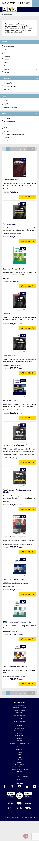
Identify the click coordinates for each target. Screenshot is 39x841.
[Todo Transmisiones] (19, 343)
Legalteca (19, 740)
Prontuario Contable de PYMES (15, 269)
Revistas (7, 89)
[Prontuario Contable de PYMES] (19, 256)
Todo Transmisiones (10, 356)
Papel (6, 100)
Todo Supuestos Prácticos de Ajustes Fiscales (17, 491)
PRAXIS (19, 772)
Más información (27, 196)
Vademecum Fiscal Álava (12, 179)
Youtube (19, 786)
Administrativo (9, 46)
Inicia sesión (4, 9)
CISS (5, 128)
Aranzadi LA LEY (9, 121)
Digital (6, 104)
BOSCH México (19, 764)
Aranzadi (7, 118)
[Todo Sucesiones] (19, 211)
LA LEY (6, 137)
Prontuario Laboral (10, 400)
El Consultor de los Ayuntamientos (15, 134)
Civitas (6, 131)
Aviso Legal (19, 712)
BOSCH (6, 124)
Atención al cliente (19, 722)
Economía (7, 53)
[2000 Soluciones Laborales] (19, 567)
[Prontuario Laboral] (19, 388)
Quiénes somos (19, 705)
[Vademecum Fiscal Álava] (19, 167)
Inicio (3, 14)
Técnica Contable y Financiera (14, 537)
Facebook (4, 786)
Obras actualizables (10, 86)
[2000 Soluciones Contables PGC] (19, 654)
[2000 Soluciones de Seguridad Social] (19, 609)
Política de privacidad (19, 708)
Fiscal (6, 62)
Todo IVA (6, 314)
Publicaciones (19, 728)
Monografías (8, 83)
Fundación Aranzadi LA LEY (20, 777)
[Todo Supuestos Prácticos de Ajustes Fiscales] (19, 477)
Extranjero (7, 59)
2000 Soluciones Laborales (13, 579)
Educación (7, 56)
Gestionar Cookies (19, 715)
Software (19, 738)
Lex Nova (7, 141)
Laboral (6, 69)
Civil (5, 50)
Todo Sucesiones (9, 224)
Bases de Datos (19, 735)
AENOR (19, 779)
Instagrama (27, 786)
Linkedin (34, 786)
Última (33, 149)
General (6, 66)
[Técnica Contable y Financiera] (19, 524)
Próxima (29, 149)
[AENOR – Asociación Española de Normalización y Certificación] (19, 798)
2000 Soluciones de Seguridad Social (17, 622)
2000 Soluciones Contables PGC (15, 667)
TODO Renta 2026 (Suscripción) (15, 445)
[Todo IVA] (19, 301)
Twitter (12, 786)
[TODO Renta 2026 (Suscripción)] (19, 433)
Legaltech (7, 72)
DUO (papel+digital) (10, 107)
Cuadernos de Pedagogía (19, 767)
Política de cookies (19, 710)
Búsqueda (14, 9)
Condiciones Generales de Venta (19, 743)
